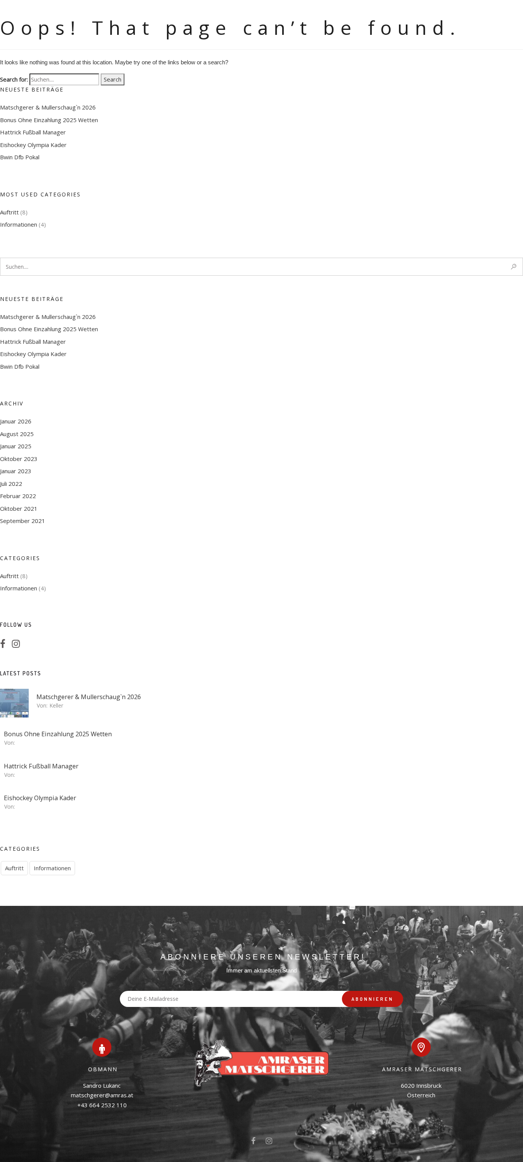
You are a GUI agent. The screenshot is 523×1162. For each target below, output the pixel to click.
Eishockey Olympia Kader (33, 145)
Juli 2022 (11, 483)
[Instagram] (18, 645)
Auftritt (9, 212)
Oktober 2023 (19, 459)
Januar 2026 (15, 421)
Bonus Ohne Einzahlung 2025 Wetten (49, 120)
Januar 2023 (15, 471)
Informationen (18, 224)
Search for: (14, 79)
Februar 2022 (18, 496)
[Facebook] (5, 645)
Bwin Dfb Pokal (19, 157)
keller (56, 705)
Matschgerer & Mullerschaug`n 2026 (48, 107)
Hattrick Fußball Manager (33, 132)
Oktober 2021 (19, 508)
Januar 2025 (15, 446)
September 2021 (22, 521)
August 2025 (17, 434)
